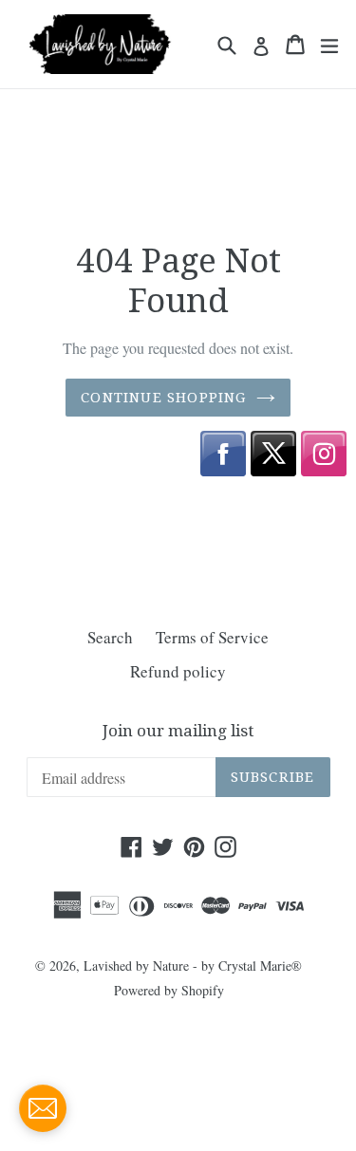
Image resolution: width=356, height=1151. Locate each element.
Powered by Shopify (169, 990)
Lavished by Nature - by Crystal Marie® (193, 965)
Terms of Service (212, 637)
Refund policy (178, 671)
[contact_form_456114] (42, 1108)
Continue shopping (163, 397)
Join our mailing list (178, 730)
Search (110, 637)
